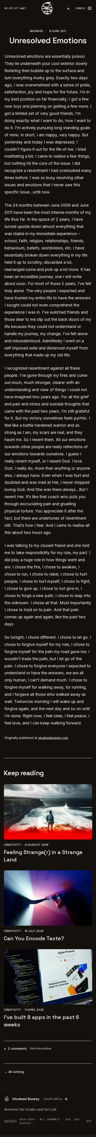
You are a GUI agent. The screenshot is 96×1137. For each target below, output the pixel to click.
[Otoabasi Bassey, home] (48, 8)
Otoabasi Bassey (37, 1099)
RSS (89, 1121)
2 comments (27, 1048)
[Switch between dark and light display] (68, 8)
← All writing (14, 1072)
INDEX (80, 8)
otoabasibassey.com (53, 738)
